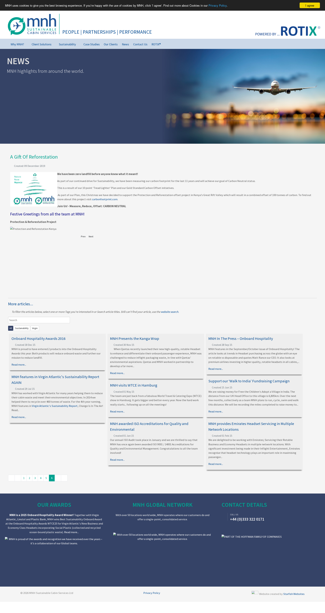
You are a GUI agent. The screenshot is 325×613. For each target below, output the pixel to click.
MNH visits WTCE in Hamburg (133, 385)
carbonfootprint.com (104, 199)
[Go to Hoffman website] (252, 536)
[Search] (170, 43)
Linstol (21, 519)
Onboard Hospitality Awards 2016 (39, 338)
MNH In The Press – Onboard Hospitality (240, 338)
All (10, 328)
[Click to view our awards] (54, 541)
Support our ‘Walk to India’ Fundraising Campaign (249, 381)
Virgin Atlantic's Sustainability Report (55, 406)
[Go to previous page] (18, 478)
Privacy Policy (218, 5)
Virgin (35, 328)
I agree (309, 5)
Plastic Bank (38, 519)
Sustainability (22, 328)
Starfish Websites (294, 594)
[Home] (5, 44)
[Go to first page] (11, 478)
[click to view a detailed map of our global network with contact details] (162, 555)
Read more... (19, 364)
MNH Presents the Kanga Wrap (134, 338)
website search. (170, 312)
